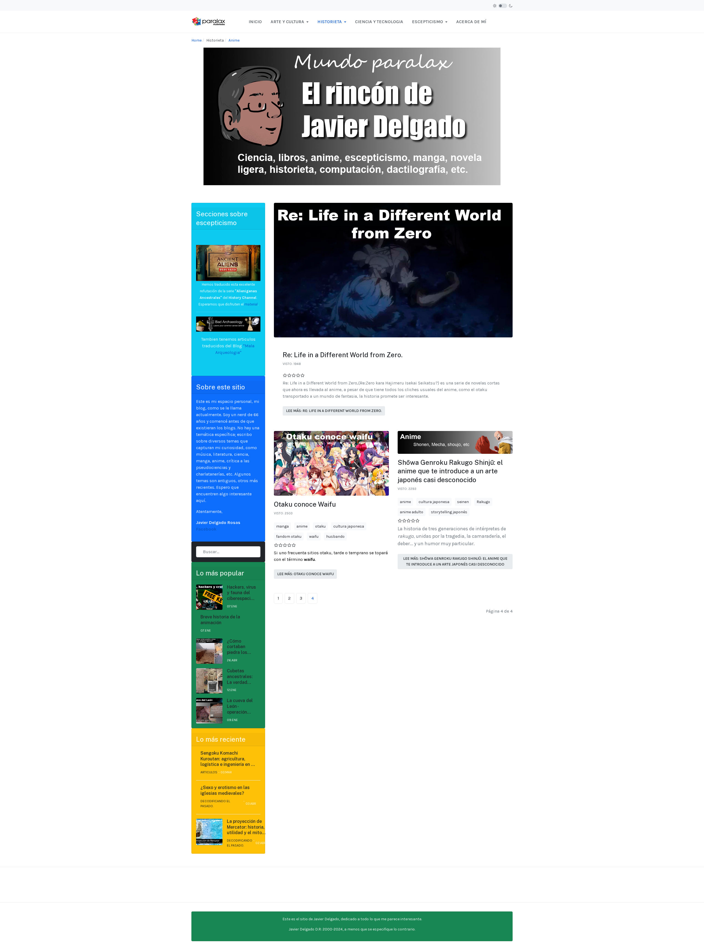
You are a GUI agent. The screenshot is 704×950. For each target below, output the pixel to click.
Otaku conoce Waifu (305, 504)
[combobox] (228, 551)
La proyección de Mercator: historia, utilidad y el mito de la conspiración (246, 827)
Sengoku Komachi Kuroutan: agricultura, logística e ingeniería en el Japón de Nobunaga (227, 759)
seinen (463, 501)
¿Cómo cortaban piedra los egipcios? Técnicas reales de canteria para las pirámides (241, 647)
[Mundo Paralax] (209, 21)
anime (301, 526)
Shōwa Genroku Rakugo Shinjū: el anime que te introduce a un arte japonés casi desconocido (450, 470)
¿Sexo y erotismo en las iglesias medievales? (225, 790)
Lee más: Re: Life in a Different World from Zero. (334, 410)
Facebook (206, 529)
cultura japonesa (348, 526)
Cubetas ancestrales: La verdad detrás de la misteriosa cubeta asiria (240, 676)
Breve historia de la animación (220, 619)
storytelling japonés (449, 512)
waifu (313, 536)
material (251, 304)
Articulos (208, 772)
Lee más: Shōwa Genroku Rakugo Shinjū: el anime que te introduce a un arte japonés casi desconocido (455, 561)
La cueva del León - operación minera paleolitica (240, 706)
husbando (335, 536)
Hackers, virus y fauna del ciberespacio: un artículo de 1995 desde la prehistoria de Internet (241, 593)
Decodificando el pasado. (215, 803)
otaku (320, 526)
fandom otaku (288, 536)
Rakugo (483, 501)
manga (282, 526)
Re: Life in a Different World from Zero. (343, 355)
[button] (289, 22)
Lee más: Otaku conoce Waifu (305, 574)
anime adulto (411, 512)
